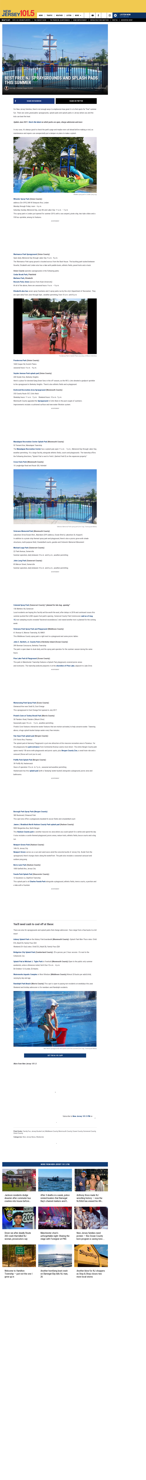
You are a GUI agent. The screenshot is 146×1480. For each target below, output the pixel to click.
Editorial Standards (44, 1395)
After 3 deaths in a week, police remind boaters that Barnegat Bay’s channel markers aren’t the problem (70, 1280)
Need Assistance (51, 1392)
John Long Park (20, 645)
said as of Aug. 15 (54, 700)
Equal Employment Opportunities (49, 1387)
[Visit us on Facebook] (87, 1387)
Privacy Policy (42, 1407)
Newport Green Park (21, 910)
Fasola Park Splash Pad (22, 936)
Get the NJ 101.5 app (72, 1122)
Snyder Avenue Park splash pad (26, 435)
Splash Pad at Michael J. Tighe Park (28, 1009)
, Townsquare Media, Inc (35, 1426)
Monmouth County (65, 1211)
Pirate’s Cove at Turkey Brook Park (27, 792)
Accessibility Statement (45, 1410)
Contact (40, 1418)
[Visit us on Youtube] (83, 1387)
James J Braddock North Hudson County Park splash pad (36, 894)
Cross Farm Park (20, 523)
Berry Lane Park (19, 927)
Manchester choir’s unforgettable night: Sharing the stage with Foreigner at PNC (70, 1324)
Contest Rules (42, 1405)
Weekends (40, 1215)
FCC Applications (43, 1397)
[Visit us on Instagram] (92, 1387)
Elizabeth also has (21, 329)
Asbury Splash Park (21, 994)
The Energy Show (40, 20)
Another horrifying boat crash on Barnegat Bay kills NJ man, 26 (71, 1369)
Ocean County (78, 1211)
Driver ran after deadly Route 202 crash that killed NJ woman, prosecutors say (25, 1324)
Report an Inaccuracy (44, 1400)
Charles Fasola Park (38, 943)
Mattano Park (18, 316)
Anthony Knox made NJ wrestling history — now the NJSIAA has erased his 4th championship (119, 1280)
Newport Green (19, 918)
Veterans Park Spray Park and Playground (30, 709)
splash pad (34, 844)
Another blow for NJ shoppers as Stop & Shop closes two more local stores (118, 1369)
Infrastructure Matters (99, 20)
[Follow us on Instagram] (109, 15)
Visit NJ (115, 20)
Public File (40, 1392)
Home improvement (80, 20)
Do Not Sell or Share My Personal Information (53, 1415)
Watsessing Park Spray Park (24, 779)
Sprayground (43, 462)
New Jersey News (29, 1215)
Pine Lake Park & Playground (25, 735)
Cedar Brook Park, (20, 313)
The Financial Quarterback (60, 20)
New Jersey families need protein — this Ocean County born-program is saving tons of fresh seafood (119, 1325)
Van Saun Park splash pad (23, 813)
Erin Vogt (12, 111)
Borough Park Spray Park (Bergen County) (30, 881)
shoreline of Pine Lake (22, 742)
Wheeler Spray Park (21, 241)
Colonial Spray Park (21, 689)
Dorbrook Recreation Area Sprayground (29, 451)
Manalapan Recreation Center (29, 510)
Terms (39, 1402)
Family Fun (27, 1211)
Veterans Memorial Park (23, 615)
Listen (68, 15)
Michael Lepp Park (20, 632)
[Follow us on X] (104, 15)
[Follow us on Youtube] (92, 15)
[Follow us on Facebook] (98, 15)
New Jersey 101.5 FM (115, 1202)
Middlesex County (51, 1211)
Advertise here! (127, 20)
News (41, 15)
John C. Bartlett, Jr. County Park (26, 722)
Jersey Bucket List (37, 1211)
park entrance (116, 820)
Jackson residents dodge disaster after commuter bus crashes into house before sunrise (24, 1280)
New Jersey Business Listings (47, 1420)
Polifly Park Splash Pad (22, 833)
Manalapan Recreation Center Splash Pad (30, 503)
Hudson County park (25, 901)
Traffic (49, 15)
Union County (101, 1211)
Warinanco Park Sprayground (25, 292)
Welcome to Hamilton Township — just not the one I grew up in (24, 1369)
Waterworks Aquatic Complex (25, 1022)
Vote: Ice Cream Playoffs (21, 20)
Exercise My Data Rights (45, 1412)
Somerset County (89, 1211)
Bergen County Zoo (122, 824)
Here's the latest (35, 141)
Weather (59, 15)
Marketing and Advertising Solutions (50, 1390)
